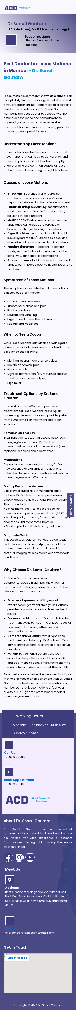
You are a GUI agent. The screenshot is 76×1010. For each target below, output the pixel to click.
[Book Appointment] (8, 771)
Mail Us (11, 928)
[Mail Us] (9, 920)
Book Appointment (19, 780)
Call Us (9, 752)
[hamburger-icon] (67, 8)
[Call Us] (8, 744)
